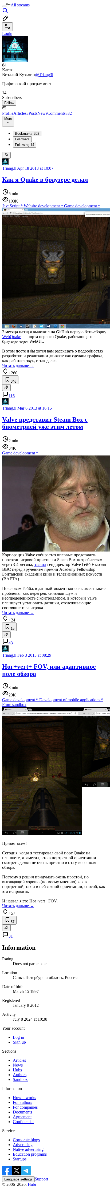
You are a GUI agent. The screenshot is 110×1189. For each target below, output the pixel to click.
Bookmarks (27, 134)
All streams (20, 5)
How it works (24, 1097)
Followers (22, 139)
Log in (18, 1037)
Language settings (18, 1179)
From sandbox (14, 704)
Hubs (17, 1070)
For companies (25, 1107)
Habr (31, 1184)
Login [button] (7, 33)
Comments (59, 113)
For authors (22, 1102)
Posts (33, 113)
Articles (21, 113)
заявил (40, 564)
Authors (19, 1074)
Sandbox (20, 1079)
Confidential (23, 1121)
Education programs (30, 1154)
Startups (19, 1159)
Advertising (23, 1144)
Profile (7, 113)
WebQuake (11, 336)
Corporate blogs (26, 1140)
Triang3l (9, 168)
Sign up (19, 1042)
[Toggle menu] (4, 6)
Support (41, 1179)
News (42, 113)
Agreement (22, 1117)
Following (24, 145)
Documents (22, 1112)
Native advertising (28, 1149)
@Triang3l (44, 74)
